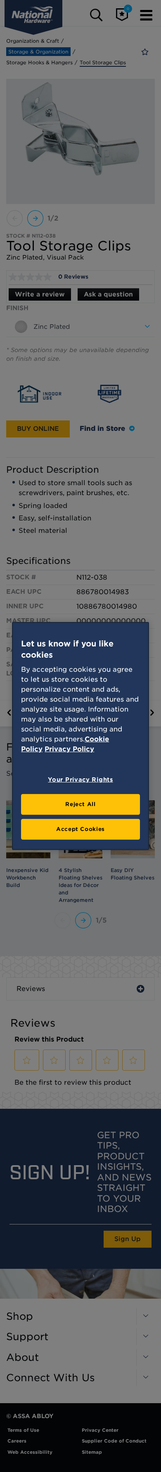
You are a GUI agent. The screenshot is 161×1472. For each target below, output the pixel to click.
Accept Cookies (80, 829)
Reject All (80, 804)
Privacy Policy (69, 749)
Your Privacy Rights (80, 779)
